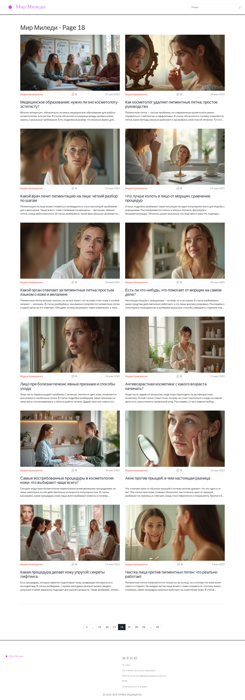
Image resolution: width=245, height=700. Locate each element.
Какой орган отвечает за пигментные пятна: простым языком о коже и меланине (67, 292)
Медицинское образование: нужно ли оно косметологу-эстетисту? (69, 104)
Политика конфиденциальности (144, 675)
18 (121, 626)
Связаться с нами (134, 686)
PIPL (125, 681)
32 (157, 626)
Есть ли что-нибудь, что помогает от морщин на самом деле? (173, 292)
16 (107, 626)
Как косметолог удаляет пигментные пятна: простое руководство (171, 104)
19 (129, 626)
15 (99, 626)
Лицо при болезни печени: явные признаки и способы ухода (67, 386)
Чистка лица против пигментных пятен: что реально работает (171, 574)
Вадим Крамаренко (31, 94)
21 (143, 626)
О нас (126, 665)
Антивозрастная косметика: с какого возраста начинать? (166, 386)
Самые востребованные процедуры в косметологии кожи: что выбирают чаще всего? (67, 480)
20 (136, 626)
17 (114, 626)
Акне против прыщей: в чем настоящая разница (167, 478)
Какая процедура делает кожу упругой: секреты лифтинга (62, 574)
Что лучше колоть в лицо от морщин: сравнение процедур (167, 198)
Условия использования (139, 670)
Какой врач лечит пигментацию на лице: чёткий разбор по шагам (69, 198)
